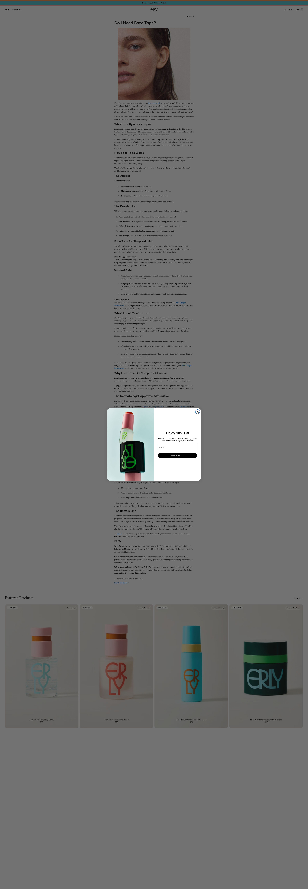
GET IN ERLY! (177, 455)
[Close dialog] (197, 411)
